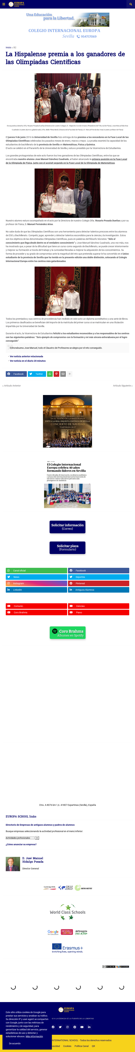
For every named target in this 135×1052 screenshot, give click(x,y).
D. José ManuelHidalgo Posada (32, 860)
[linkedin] (89, 1027)
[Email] (63, 374)
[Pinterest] (56, 374)
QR (93, 1046)
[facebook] (53, 1027)
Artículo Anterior (12, 385)
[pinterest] (75, 1027)
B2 (15, 47)
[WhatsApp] (50, 374)
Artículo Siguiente (122, 385)
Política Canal (82, 1046)
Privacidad (54, 1046)
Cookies (67, 1046)
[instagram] (67, 1027)
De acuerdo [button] (15, 1043)
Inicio (8, 47)
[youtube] (82, 1027)
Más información (34, 1036)
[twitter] (60, 1027)
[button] (4, 4)
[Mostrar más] (69, 374)
